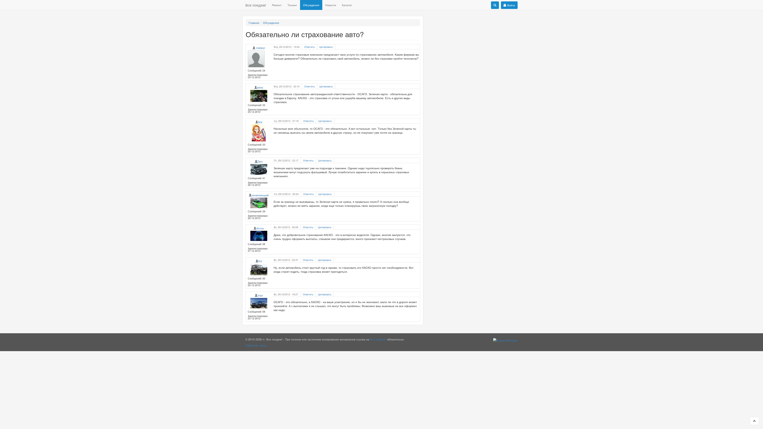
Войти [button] (511, 5)
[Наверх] (754, 421)
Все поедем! (255, 5)
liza (260, 122)
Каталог (347, 5)
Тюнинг (292, 5)
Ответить (309, 46)
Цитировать (326, 46)
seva (260, 87)
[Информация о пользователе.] (259, 58)
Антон (260, 228)
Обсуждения (311, 5)
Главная (254, 23)
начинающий (260, 195)
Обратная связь (255, 345)
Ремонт (277, 5)
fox (260, 261)
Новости (330, 5)
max (260, 295)
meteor (260, 48)
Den (260, 161)
